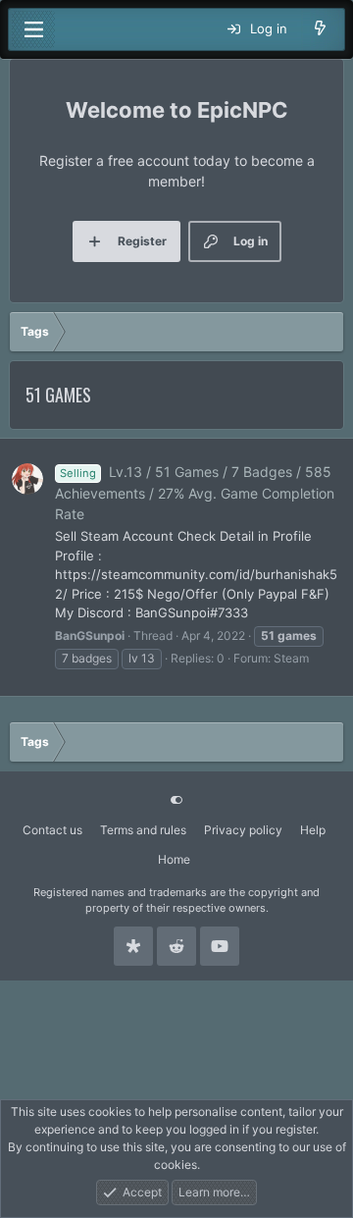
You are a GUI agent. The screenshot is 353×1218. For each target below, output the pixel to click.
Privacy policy (243, 829)
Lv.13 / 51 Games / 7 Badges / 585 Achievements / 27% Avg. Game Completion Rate (194, 492)
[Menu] (33, 29)
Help (313, 829)
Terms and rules (143, 829)
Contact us (52, 829)
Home (174, 859)
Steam (291, 658)
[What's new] (320, 29)
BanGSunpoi (90, 635)
